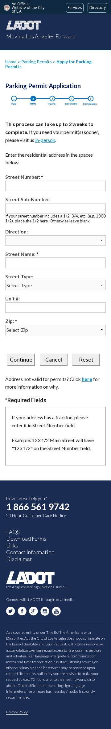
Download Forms (26, 538)
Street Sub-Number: (27, 199)
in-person (45, 140)
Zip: (9, 321)
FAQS (13, 531)
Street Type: (19, 276)
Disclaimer (19, 558)
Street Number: (22, 177)
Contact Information (30, 552)
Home (11, 61)
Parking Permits (37, 61)
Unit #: (12, 298)
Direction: (16, 231)
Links (12, 545)
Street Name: (20, 254)
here (87, 379)
